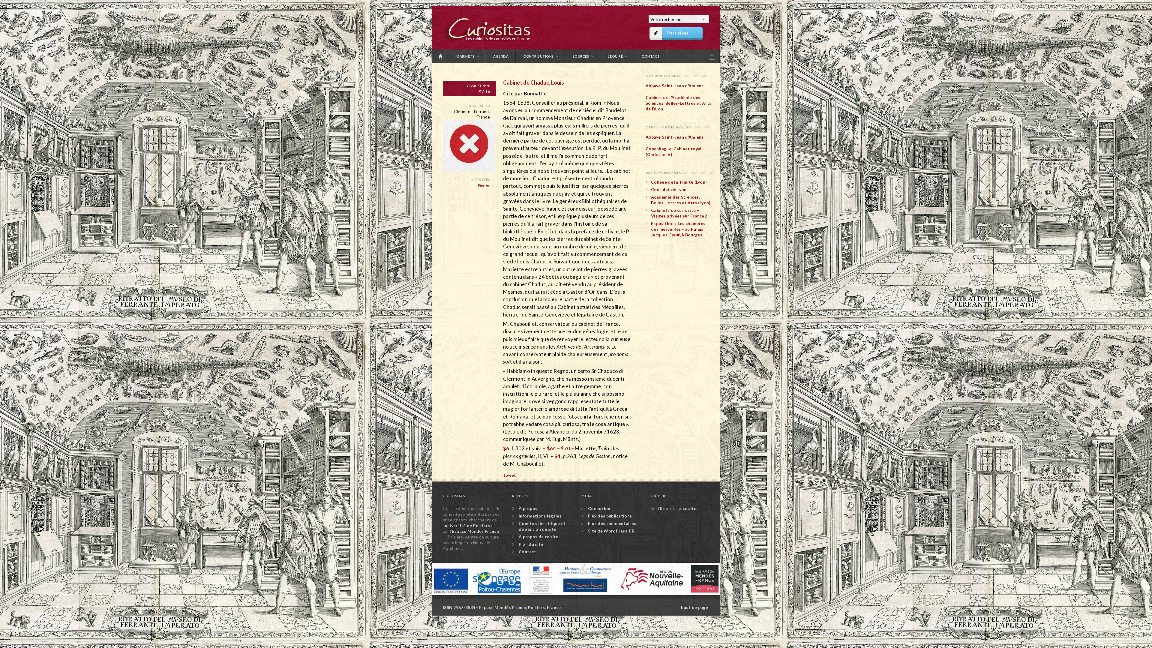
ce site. (689, 508)
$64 (551, 448)
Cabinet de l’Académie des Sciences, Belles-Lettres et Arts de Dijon (679, 103)
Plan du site (711, 56)
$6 (506, 448)
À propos (528, 508)
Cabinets (465, 56)
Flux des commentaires (612, 523)
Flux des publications (610, 515)
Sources (581, 56)
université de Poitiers (467, 525)
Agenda (500, 56)
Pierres (484, 185)
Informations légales (540, 515)
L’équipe (615, 56)
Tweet (509, 475)
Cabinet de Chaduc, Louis (533, 82)
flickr (663, 508)
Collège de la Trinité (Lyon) (679, 181)
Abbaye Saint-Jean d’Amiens (675, 85)
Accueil (440, 56)
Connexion (599, 508)
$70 (565, 448)
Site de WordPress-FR (611, 530)
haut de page (694, 607)
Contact (651, 56)
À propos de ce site (539, 536)
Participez (677, 32)
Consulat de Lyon (669, 189)
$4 (557, 456)
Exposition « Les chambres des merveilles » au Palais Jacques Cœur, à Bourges (678, 229)
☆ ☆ (486, 86)
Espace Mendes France (475, 531)
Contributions (539, 56)
